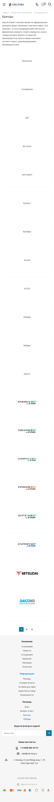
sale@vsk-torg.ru (29, 753)
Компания (27, 641)
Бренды (27, 715)
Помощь (27, 679)
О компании (27, 646)
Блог (27, 707)
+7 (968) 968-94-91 (29, 748)
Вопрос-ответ (27, 711)
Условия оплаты (27, 683)
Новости (27, 650)
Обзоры (27, 719)
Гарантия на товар (27, 691)
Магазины (27, 663)
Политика (27, 667)
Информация (27, 673)
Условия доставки (27, 687)
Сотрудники (27, 655)
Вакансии (27, 659)
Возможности (27, 695)
